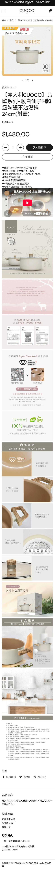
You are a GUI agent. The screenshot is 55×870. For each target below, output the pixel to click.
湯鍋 (11, 20)
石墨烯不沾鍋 (8, 819)
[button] (50, 11)
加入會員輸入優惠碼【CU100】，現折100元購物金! (27, 3)
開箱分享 (6, 827)
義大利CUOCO (26, 863)
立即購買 (27, 157)
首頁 (4, 20)
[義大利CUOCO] (27, 11)
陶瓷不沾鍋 (7, 823)
